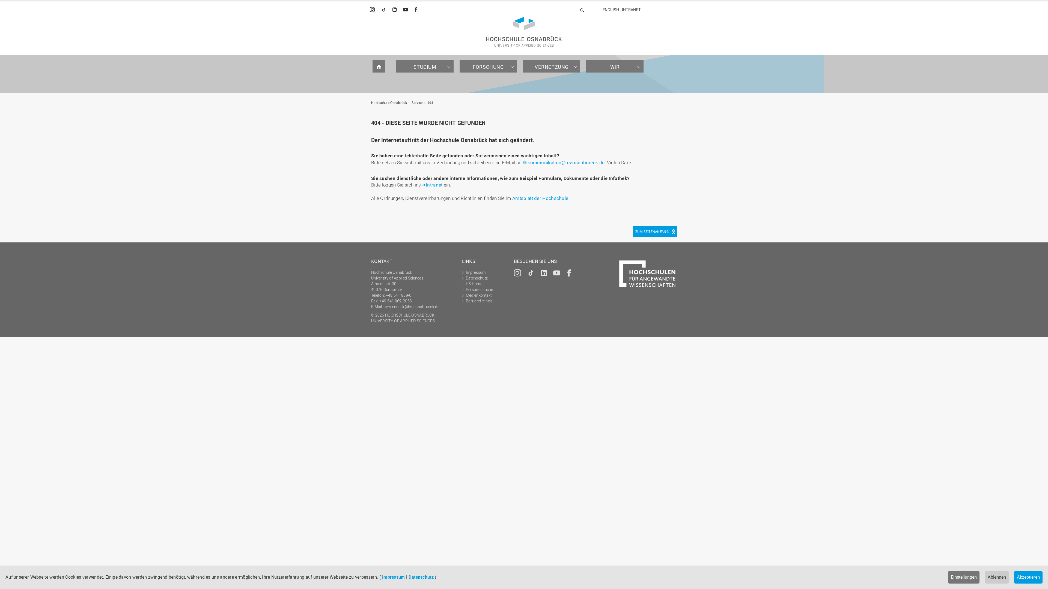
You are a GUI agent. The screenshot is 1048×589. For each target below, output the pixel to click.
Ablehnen (997, 577)
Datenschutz (421, 577)
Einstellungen (964, 577)
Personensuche (479, 289)
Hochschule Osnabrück (389, 102)
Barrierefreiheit (479, 300)
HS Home (474, 283)
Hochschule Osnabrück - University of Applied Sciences (524, 31)
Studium (424, 67)
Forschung (488, 67)
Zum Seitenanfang (652, 231)
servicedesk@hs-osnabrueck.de (411, 306)
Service (417, 102)
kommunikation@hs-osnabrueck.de (566, 162)
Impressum (393, 577)
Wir (615, 67)
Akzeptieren (1028, 577)
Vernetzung (551, 67)
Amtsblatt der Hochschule (540, 198)
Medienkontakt (479, 295)
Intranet (631, 9)
